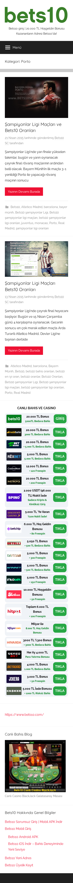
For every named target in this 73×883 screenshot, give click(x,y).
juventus (27, 223)
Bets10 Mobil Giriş (18, 829)
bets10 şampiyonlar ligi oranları (42, 387)
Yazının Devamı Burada (24, 192)
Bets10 (15, 207)
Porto (53, 223)
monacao (41, 223)
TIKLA (59, 432)
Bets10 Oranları (52, 376)
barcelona (51, 207)
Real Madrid (22, 393)
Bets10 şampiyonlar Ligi (31, 212)
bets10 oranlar (30, 376)
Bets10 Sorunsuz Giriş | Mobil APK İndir (33, 822)
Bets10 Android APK (23, 837)
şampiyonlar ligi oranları (32, 228)
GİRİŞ (60, 419)
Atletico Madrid (31, 207)
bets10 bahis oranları (40, 371)
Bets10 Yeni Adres (18, 858)
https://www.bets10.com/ (24, 715)
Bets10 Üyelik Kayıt (19, 865)
